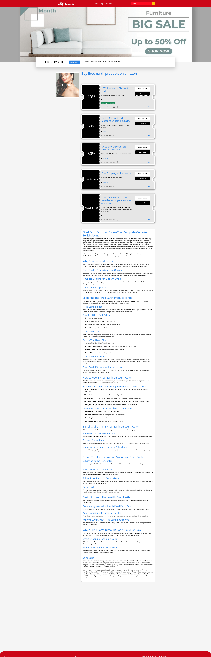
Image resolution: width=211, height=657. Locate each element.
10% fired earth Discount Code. (114, 90)
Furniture (105, 100)
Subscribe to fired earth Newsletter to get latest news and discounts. (117, 200)
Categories (108, 4)
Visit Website (74, 62)
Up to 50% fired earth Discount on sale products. (115, 119)
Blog (101, 4)
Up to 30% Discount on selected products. (113, 148)
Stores (96, 4)
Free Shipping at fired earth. (116, 173)
